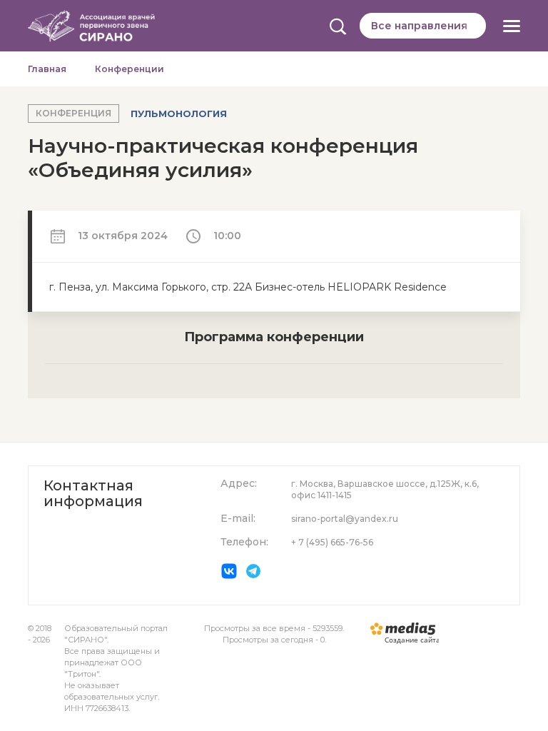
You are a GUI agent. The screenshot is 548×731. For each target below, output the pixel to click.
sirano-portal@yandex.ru (344, 518)
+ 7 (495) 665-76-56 (332, 542)
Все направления (419, 25)
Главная (47, 69)
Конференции (129, 69)
